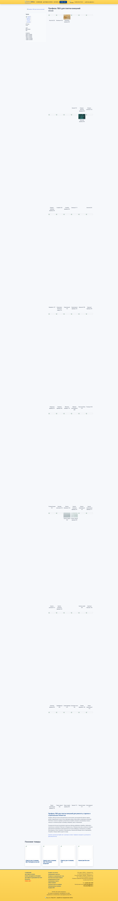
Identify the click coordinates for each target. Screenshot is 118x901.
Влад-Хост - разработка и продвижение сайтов (62, 897)
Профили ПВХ (51, 887)
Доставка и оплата (68, 834)
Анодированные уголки (53, 879)
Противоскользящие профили (55, 877)
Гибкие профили (52, 882)
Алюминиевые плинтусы (54, 874)
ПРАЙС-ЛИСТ (63, 2)
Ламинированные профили (54, 886)
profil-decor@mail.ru (89, 2)
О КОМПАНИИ (39, 2)
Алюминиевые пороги (53, 881)
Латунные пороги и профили (55, 884)
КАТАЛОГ (33, 2)
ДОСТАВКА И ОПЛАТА (48, 2)
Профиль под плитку (53, 872)
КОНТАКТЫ (56, 2)
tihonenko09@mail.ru (88, 885)
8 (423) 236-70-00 (79, 2)
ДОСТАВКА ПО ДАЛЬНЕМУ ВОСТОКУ (33, 877)
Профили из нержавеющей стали (56, 876)
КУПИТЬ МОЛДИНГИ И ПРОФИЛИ (33, 876)
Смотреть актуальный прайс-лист (56, 834)
